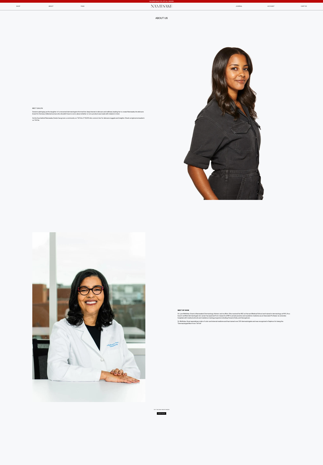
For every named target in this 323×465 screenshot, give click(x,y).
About (51, 6)
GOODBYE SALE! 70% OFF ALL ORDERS (161, 1)
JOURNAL (239, 6)
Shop (18, 6)
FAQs (82, 6)
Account (270, 6)
